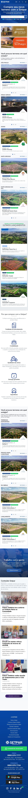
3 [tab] (16, 218)
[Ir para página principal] (5, 2)
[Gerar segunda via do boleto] (16, 2)
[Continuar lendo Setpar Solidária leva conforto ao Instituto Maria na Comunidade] (14, 598)
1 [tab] (12, 218)
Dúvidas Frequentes (14, 726)
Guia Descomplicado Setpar (14, 728)
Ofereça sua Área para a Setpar (14, 724)
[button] (14, 777)
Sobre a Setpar (14, 720)
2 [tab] (14, 218)
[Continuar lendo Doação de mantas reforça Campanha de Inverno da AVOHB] (14, 632)
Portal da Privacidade (14, 734)
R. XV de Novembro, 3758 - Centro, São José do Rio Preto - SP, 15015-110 (14, 768)
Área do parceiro (14, 730)
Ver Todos (22, 62)
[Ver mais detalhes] (14, 31)
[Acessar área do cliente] (19, 2)
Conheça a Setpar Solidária (14, 722)
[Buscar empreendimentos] (22, 2)
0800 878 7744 (14, 765)
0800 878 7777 (14, 755)
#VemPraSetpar (14, 570)
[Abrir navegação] (25, 2)
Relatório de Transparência (14, 736)
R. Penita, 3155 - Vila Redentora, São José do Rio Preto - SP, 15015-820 (14, 758)
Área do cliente (14, 732)
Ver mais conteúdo (14, 696)
